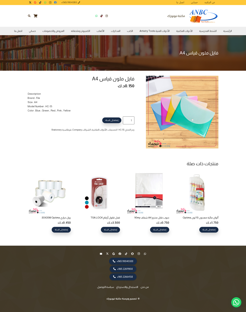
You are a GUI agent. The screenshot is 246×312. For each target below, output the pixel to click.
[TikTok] (40, 2)
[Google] (35, 2)
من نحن (145, 287)
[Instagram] (50, 2)
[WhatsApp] (45, 2)
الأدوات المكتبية (99, 130)
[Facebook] (55, 2)
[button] (29, 16)
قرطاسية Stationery (61, 130)
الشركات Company (81, 130)
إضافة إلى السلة (111, 120)
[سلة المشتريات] (35, 16)
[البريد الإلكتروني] (101, 254)
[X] (30, 2)
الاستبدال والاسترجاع (127, 287)
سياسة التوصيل (105, 287)
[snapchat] (132, 254)
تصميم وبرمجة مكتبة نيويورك (121, 298)
